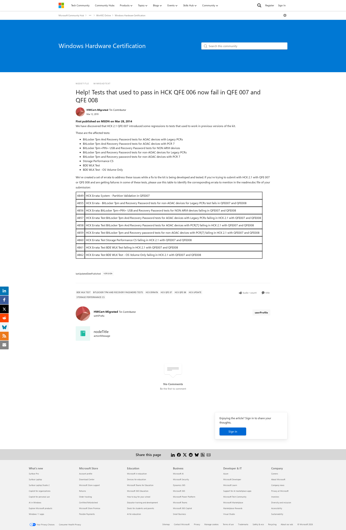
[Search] (259, 5)
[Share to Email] (208, 454)
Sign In (282, 5)
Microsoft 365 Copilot (182, 508)
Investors (275, 496)
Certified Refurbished (88, 502)
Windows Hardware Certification (130, 15)
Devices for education (136, 479)
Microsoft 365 (179, 491)
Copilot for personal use (39, 496)
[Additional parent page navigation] (90, 15)
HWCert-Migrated (97, 110)
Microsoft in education (137, 473)
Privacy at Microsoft (280, 491)
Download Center (86, 479)
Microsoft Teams (180, 502)
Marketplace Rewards (232, 508)
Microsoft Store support (89, 485)
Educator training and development (142, 502)
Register (269, 5)
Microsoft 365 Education (137, 491)
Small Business (179, 514)
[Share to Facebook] (179, 454)
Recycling (272, 524)
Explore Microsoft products (40, 508)
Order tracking (85, 496)
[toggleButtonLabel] (284, 15)
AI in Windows (35, 502)
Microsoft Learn (230, 485)
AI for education (134, 514)
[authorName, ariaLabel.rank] (80, 111)
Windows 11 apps (36, 514)
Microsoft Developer (232, 479)
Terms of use (228, 524)
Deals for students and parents (140, 508)
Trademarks (243, 524)
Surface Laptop (35, 479)
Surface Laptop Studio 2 (39, 485)
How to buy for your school (138, 496)
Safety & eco (258, 524)
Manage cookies (211, 524)
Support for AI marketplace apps (237, 491)
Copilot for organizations (39, 491)
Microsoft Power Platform (184, 496)
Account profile (85, 473)
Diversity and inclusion (281, 502)
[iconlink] (83, 333)
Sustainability (277, 514)
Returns (82, 491)
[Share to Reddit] (191, 454)
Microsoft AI (178, 473)
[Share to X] (185, 454)
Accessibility (276, 508)
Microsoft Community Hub (71, 15)
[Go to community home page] (61, 5)
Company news (277, 485)
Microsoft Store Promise (89, 508)
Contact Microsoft (182, 524)
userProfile (261, 312)
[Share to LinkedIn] (173, 454)
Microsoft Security (181, 479)
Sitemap (166, 524)
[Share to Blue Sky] (197, 454)
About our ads (287, 524)
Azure (225, 473)
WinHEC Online (103, 15)
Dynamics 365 (179, 485)
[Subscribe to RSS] (203, 454)
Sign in (233, 431)
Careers (274, 473)
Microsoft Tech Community (234, 496)
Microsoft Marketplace (233, 502)
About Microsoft (278, 479)
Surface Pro (34, 473)
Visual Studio (229, 514)
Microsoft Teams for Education (140, 485)
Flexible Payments (87, 514)
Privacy (197, 524)
